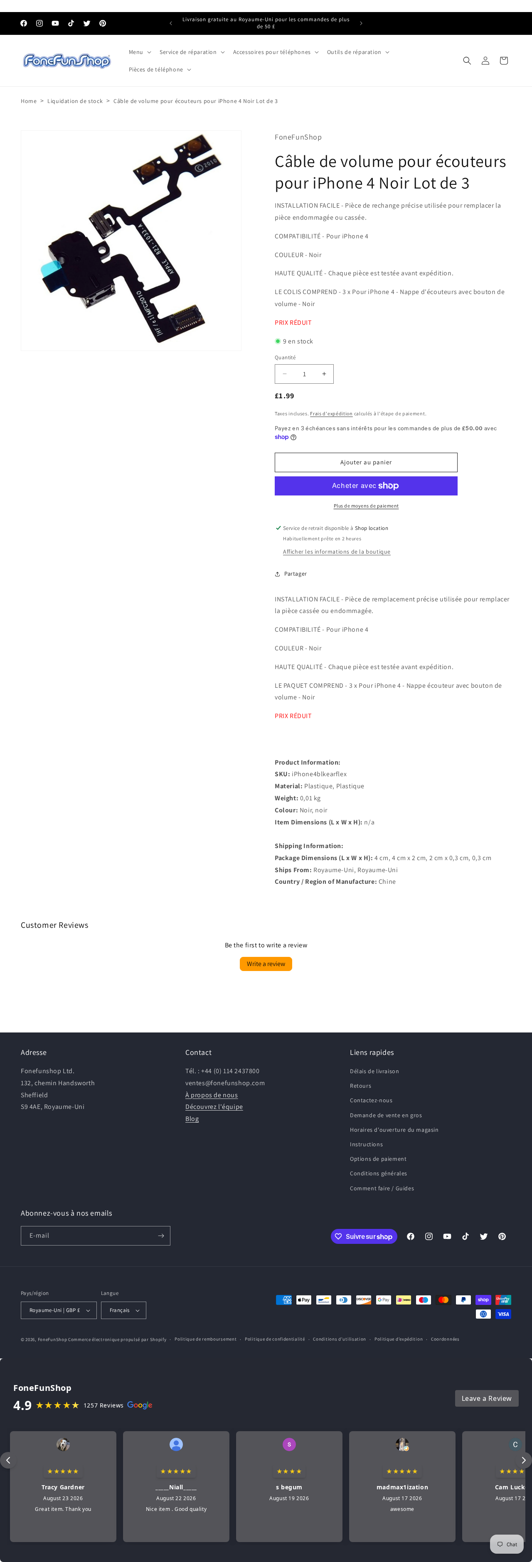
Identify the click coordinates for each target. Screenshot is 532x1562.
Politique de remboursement (205, 1339)
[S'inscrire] (161, 1236)
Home (29, 101)
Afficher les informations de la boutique (337, 551)
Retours (360, 1085)
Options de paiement (378, 1158)
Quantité (285, 357)
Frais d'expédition (331, 413)
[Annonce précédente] (171, 23)
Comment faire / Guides (382, 1188)
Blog (192, 1118)
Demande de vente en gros (386, 1115)
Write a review (266, 963)
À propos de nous (211, 1095)
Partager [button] (295, 573)
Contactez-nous (371, 1100)
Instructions (366, 1144)
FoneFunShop (52, 1339)
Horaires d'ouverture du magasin (394, 1129)
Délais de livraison (374, 1071)
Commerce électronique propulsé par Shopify (117, 1339)
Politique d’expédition (398, 1339)
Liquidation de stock (75, 101)
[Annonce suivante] (361, 23)
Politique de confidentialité (275, 1339)
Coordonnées (445, 1339)
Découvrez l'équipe (214, 1106)
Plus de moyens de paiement (366, 506)
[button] (139, 52)
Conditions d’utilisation (339, 1339)
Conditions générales (378, 1173)
